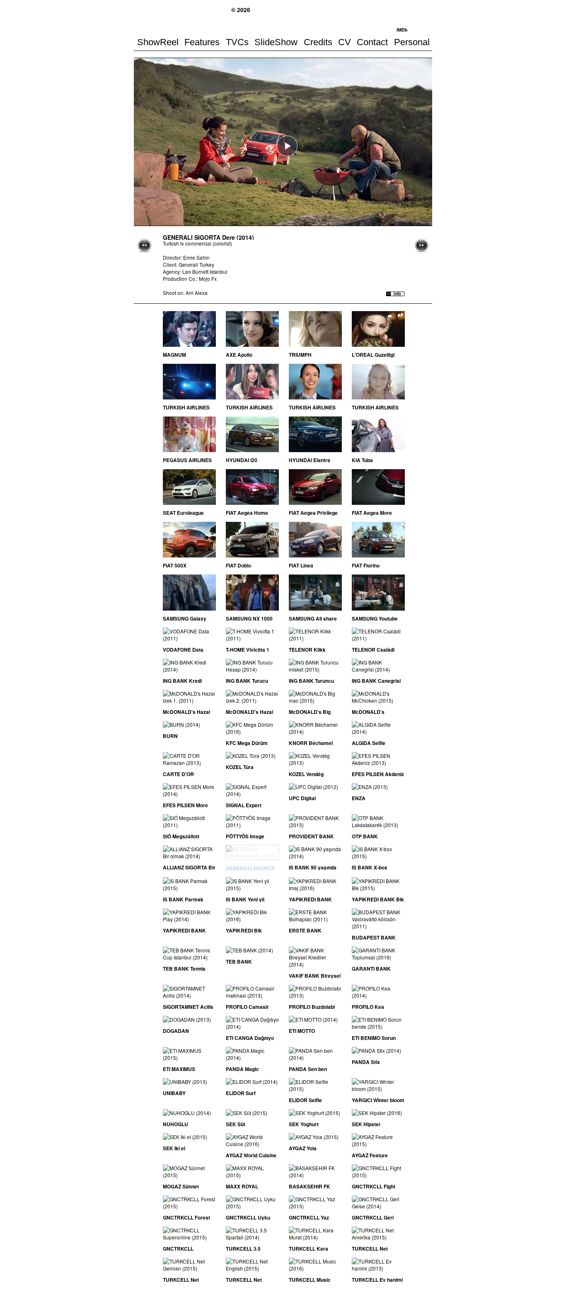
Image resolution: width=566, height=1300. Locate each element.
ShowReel (158, 42)
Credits (318, 42)
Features (202, 42)
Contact (372, 42)
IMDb (402, 30)
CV (344, 42)
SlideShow (276, 42)
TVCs (237, 42)
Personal (412, 42)
